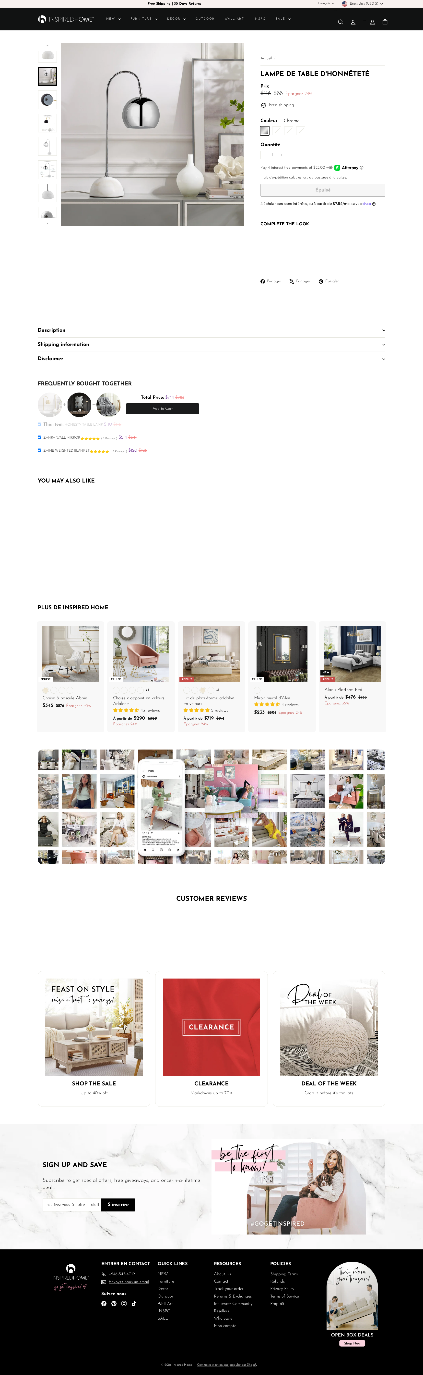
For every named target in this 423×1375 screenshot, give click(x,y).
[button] (127, 711)
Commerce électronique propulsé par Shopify (227, 1364)
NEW (111, 18)
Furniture (142, 18)
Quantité (270, 145)
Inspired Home (85, 608)
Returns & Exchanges (233, 1296)
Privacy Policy (282, 1289)
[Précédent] (47, 47)
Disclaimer (50, 358)
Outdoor (205, 18)
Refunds (277, 1281)
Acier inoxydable (300, 131)
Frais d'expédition (274, 177)
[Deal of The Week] (329, 1027)
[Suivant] (47, 222)
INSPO (260, 18)
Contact (221, 1281)
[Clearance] (211, 1027)
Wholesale (223, 1318)
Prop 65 (277, 1304)
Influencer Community (233, 1304)
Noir (276, 131)
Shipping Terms (284, 1274)
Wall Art (234, 18)
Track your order (229, 1289)
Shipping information (63, 344)
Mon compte (225, 1326)
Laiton (288, 131)
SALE (281, 18)
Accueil (266, 58)
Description (51, 330)
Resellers (221, 1311)
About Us (222, 1274)
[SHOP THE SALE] (94, 1027)
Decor (174, 18)
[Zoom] (152, 134)
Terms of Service (284, 1296)
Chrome (264, 131)
